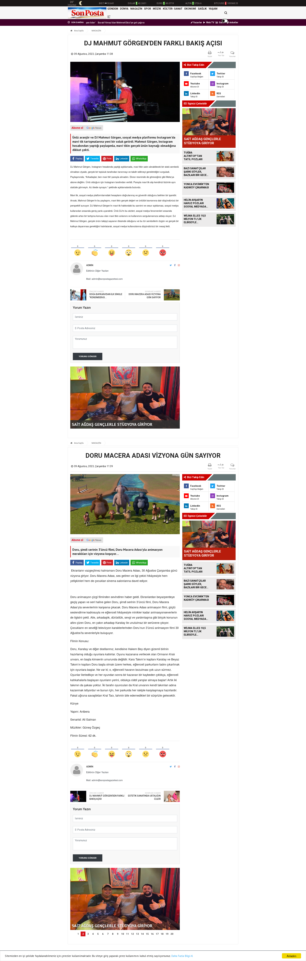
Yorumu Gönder (87, 356)
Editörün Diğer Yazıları (97, 270)
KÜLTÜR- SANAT (172, 8)
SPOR (147, 8)
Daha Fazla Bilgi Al (182, 956)
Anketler (233, 22)
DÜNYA (124, 8)
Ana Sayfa (79, 30)
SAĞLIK (202, 8)
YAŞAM (213, 8)
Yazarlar (197, 22)
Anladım (291, 956)
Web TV (210, 22)
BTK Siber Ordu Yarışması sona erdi (135, 22)
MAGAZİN (136, 8)
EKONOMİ (190, 8)
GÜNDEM (112, 8)
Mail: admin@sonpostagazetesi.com (104, 278)
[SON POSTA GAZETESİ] (87, 12)
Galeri (222, 22)
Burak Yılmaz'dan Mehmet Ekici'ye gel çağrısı (90, 22)
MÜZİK (157, 8)
